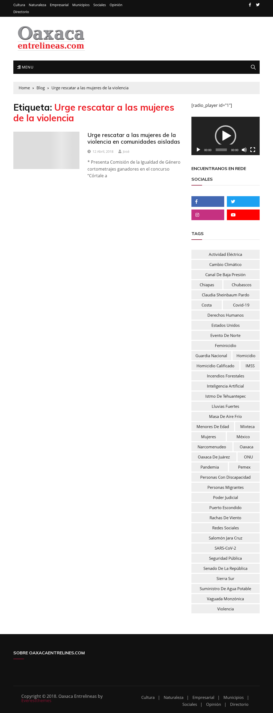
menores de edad (212, 426)
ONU (248, 457)
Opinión (116, 5)
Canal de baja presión (225, 274)
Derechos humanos (225, 315)
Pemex (244, 467)
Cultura (19, 5)
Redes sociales (225, 527)
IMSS (250, 365)
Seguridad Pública (225, 558)
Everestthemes (36, 700)
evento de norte (225, 335)
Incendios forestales (225, 375)
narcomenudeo (212, 446)
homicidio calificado (215, 365)
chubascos (241, 284)
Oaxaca (246, 446)
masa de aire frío (225, 416)
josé (126, 151)
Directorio (21, 12)
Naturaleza (37, 5)
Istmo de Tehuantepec (225, 396)
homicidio (245, 355)
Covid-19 (241, 305)
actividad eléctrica (225, 254)
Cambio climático (225, 264)
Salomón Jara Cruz (225, 538)
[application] (225, 136)
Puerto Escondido (225, 507)
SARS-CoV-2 (225, 548)
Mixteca (247, 426)
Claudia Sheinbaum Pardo (225, 294)
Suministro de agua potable (225, 588)
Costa (207, 305)
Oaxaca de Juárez (214, 457)
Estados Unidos (225, 325)
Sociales (99, 5)
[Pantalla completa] (252, 149)
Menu (27, 67)
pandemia (209, 467)
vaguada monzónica (225, 598)
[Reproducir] (198, 149)
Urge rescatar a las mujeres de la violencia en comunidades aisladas (133, 138)
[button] (225, 136)
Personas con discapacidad (225, 477)
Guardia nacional (211, 355)
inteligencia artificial (225, 386)
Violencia (225, 608)
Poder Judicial (225, 497)
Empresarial (59, 5)
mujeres (208, 436)
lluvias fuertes (225, 406)
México (243, 436)
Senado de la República (225, 568)
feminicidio (225, 345)
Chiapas (207, 284)
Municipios (81, 5)
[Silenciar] (244, 149)
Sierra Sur (225, 578)
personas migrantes (225, 487)
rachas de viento (225, 517)
